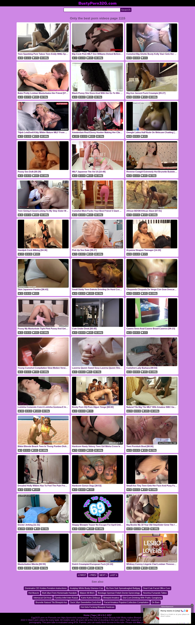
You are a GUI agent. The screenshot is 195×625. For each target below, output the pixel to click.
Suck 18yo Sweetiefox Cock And (85, 602)
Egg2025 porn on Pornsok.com (45, 618)
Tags (93, 615)
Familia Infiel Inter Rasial (66, 598)
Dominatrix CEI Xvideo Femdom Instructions (46, 588)
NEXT (103, 575)
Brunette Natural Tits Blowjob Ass (51, 602)
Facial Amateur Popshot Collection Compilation (126, 602)
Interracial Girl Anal (42, 598)
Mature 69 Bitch (87, 593)
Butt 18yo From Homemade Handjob (59, 593)
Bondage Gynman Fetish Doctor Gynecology (119, 593)
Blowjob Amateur (111, 598)
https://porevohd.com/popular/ (75, 618)
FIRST (82, 575)
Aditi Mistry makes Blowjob (129, 618)
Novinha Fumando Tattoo (155, 593)
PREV (93, 575)
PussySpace (96, 618)
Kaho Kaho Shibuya (90, 598)
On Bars (155, 602)
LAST (113, 575)
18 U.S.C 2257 (105, 615)
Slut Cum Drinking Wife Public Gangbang (142, 598)
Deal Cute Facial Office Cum (156, 588)
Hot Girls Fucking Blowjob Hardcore (97, 607)
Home (87, 615)
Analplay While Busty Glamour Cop (86, 588)
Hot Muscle (33, 593)
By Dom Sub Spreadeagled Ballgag (123, 588)
